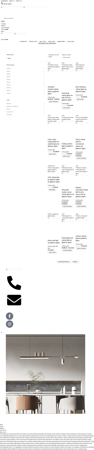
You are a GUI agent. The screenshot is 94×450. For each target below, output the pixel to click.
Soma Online (33, 437)
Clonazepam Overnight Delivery (28, 439)
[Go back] (3, 46)
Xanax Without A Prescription (7, 437)
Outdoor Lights (42, 282)
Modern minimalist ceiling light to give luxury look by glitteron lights (82, 192)
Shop (74, 280)
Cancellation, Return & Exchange (28, 286)
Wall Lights (58, 276)
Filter (9, 58)
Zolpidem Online (65, 434)
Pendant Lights (59, 271)
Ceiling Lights (51, 97)
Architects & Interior (27, 280)
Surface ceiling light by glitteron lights (81, 238)
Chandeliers (42, 277)
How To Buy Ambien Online (10, 441)
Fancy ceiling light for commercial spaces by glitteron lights (80, 144)
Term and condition (27, 291)
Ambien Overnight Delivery (30, 445)
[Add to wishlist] (49, 84)
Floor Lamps (42, 280)
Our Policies (25, 282)
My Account (75, 277)
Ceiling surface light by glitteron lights (67, 146)
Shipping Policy (26, 289)
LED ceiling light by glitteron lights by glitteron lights (54, 179)
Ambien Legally (87, 439)
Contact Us (25, 275)
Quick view (53, 105)
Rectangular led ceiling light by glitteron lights (67, 240)
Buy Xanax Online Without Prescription (34, 434)
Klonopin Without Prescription (31, 447)
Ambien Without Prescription (15, 449)
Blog (74, 282)
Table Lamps (59, 273)
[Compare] (49, 105)
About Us (75, 275)
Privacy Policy (26, 277)
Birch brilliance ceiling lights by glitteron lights (81, 89)
